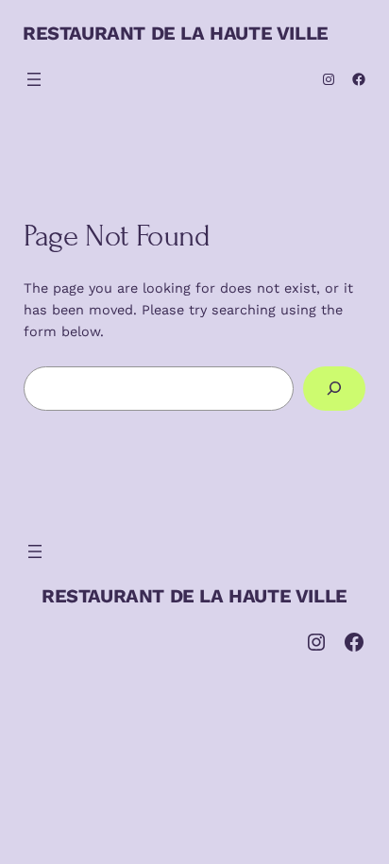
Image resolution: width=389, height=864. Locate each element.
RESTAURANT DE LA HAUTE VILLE (176, 33)
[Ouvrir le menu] (34, 79)
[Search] (334, 388)
